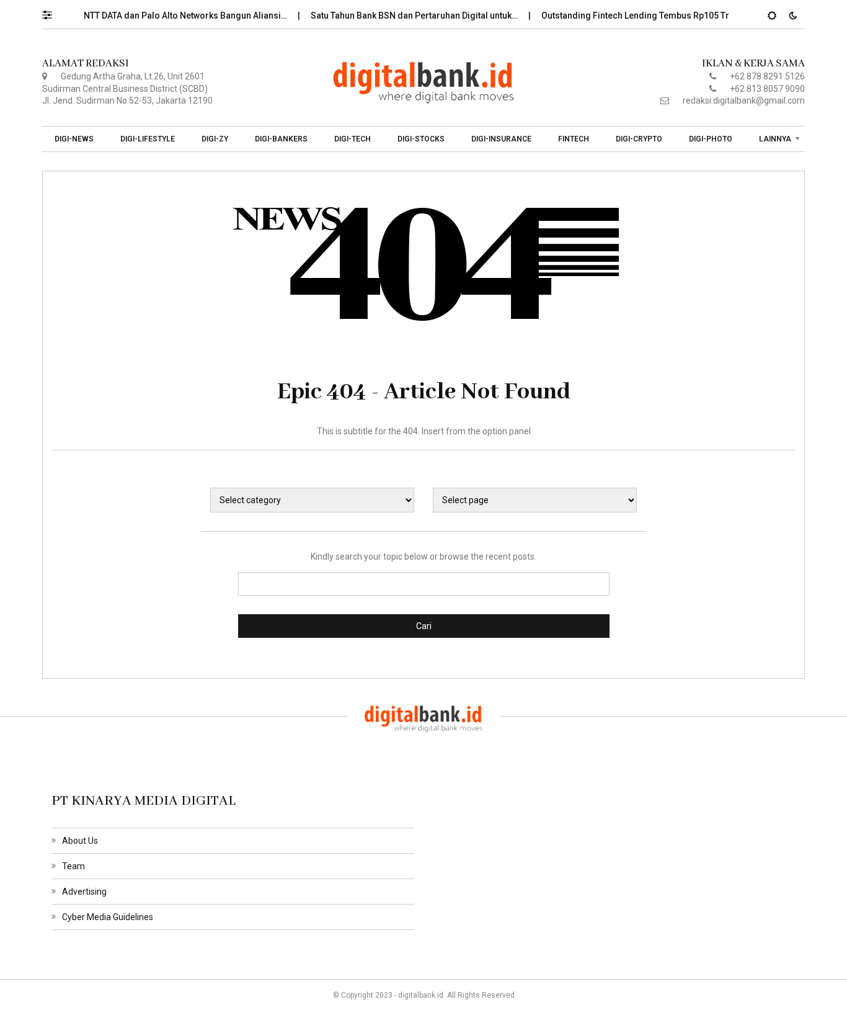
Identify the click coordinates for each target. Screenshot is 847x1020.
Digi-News (74, 139)
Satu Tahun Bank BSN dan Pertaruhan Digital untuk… (403, 15)
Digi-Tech (352, 139)
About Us (80, 841)
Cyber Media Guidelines (107, 917)
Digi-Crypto (639, 139)
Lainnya (775, 139)
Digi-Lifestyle (147, 139)
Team (73, 866)
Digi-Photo (710, 139)
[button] (53, 11)
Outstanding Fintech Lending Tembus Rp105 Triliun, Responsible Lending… (681, 15)
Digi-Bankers (281, 139)
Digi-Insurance (501, 139)
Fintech (573, 139)
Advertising (84, 892)
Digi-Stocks (421, 139)
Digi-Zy (215, 139)
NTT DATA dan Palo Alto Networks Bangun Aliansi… (175, 15)
